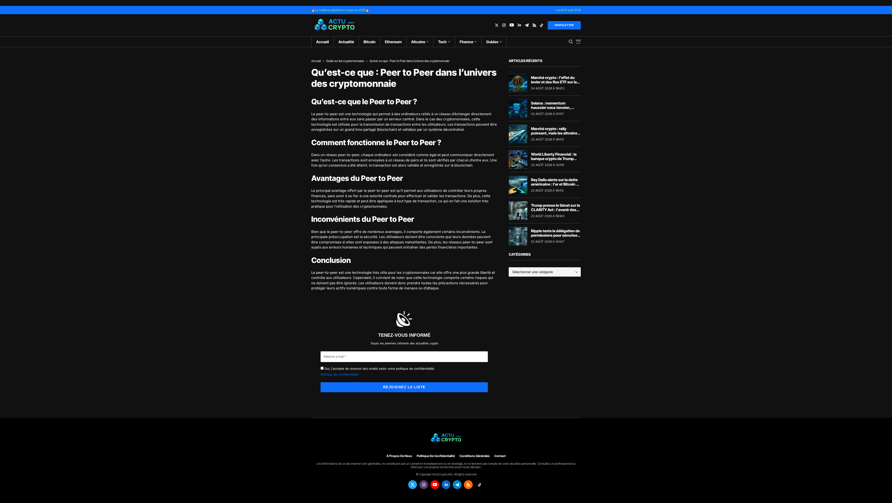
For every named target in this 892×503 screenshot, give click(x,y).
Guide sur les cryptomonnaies (345, 61)
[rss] (534, 25)
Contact (500, 456)
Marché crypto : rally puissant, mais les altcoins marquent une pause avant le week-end (554, 135)
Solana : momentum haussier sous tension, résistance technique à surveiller (551, 110)
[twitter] (496, 25)
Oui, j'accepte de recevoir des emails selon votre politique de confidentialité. (379, 368)
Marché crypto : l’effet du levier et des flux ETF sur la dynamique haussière (554, 82)
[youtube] (512, 25)
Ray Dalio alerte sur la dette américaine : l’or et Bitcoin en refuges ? (555, 184)
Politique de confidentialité (340, 374)
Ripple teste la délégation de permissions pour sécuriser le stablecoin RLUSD (555, 235)
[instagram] (504, 25)
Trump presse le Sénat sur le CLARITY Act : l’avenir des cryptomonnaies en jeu (555, 209)
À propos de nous (399, 456)
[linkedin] (519, 25)
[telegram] (527, 25)
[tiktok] (541, 25)
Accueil (316, 61)
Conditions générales (474, 456)
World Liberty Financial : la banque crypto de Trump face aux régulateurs (554, 158)
